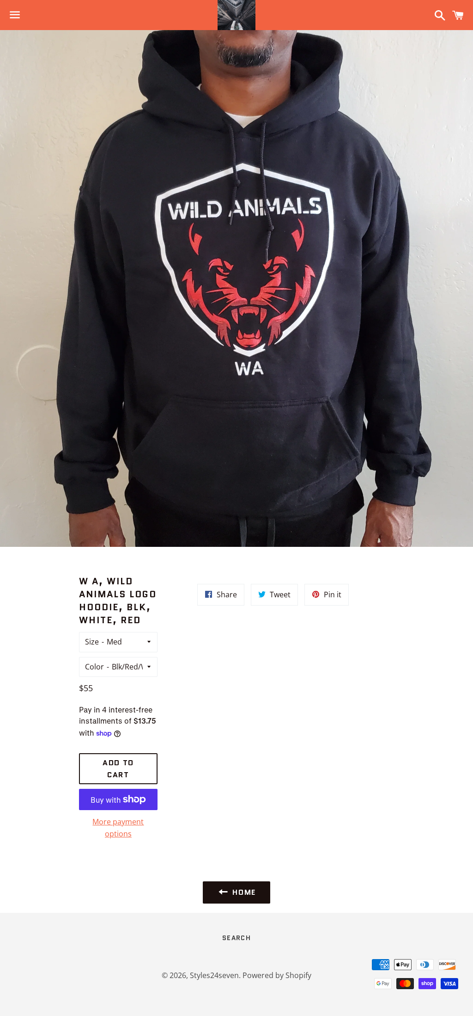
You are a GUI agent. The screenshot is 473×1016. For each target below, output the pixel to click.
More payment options (118, 828)
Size (92, 642)
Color (94, 667)
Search (236, 937)
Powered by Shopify (277, 975)
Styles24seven (214, 975)
